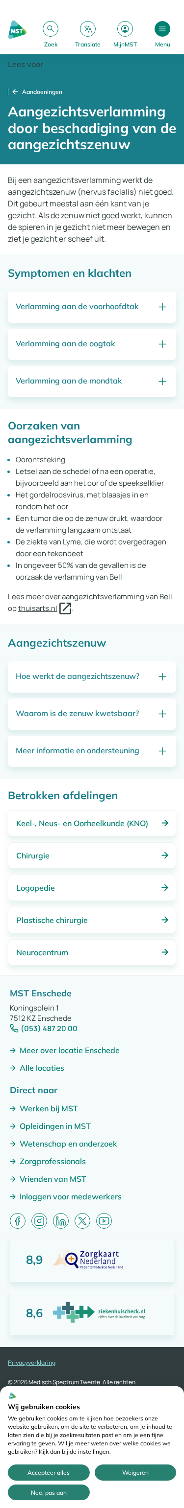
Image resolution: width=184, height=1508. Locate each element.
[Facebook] (18, 1221)
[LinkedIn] (61, 1221)
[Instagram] (39, 1221)
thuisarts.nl (37, 608)
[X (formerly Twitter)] (82, 1221)
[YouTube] (104, 1221)
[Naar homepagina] (17, 34)
